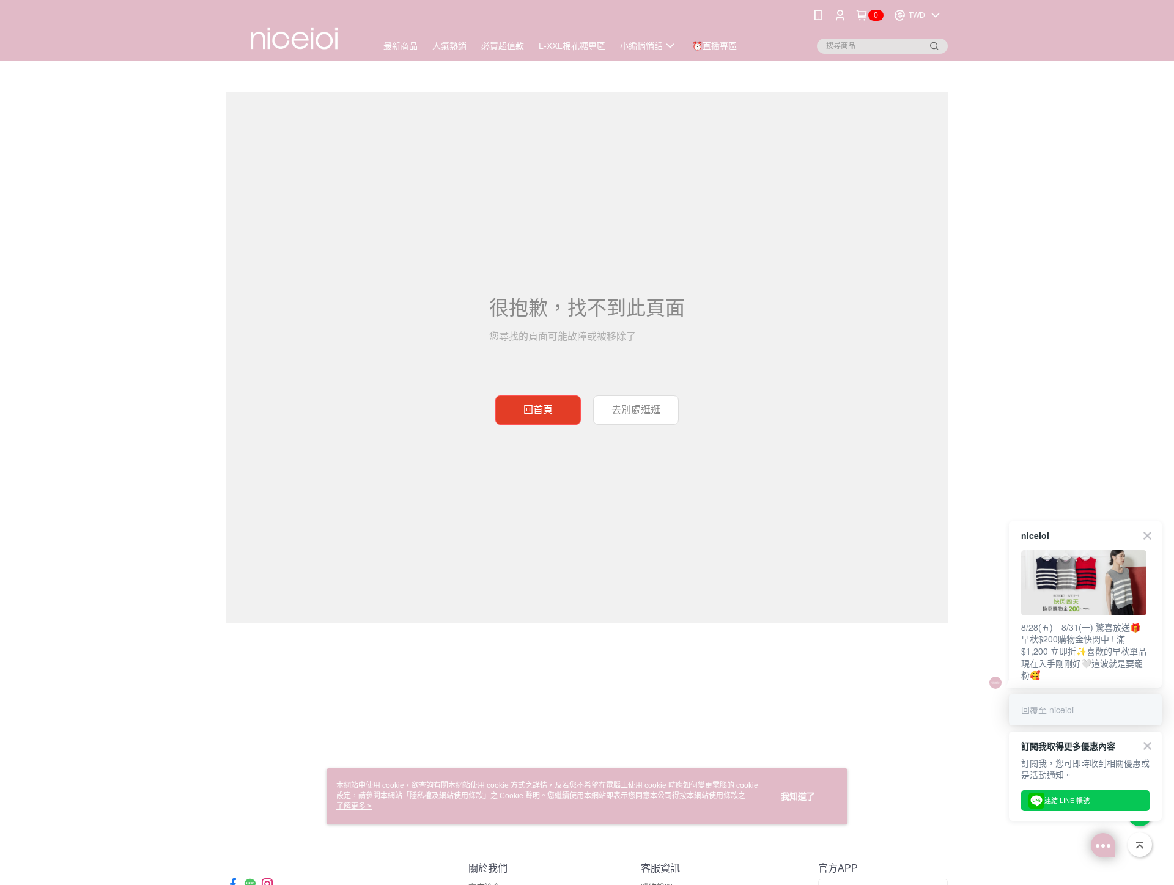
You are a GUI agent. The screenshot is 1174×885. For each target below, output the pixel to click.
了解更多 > (354, 806)
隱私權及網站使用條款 (446, 795)
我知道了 (798, 796)
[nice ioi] (294, 32)
